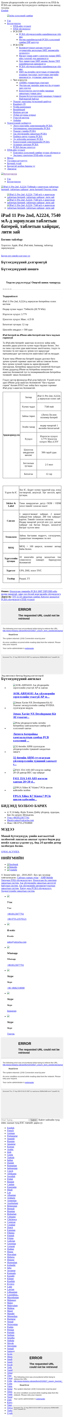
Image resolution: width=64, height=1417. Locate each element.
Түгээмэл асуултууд (17, 160)
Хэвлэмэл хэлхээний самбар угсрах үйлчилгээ (36, 152)
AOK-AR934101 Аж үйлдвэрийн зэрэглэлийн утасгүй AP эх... (34, 695)
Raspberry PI (19, 104)
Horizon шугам (20, 112)
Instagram (11, 1011)
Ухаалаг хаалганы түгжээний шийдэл (32, 101)
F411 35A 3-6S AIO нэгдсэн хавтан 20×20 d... (30, 780)
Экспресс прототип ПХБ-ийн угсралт (32, 155)
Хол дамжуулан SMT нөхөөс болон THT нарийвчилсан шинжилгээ (39, 62)
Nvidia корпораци (22, 107)
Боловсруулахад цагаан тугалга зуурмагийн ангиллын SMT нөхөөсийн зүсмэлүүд (39, 50)
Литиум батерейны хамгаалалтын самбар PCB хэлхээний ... (31, 737)
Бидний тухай (14, 163)
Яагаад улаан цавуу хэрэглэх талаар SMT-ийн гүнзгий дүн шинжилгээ (40, 57)
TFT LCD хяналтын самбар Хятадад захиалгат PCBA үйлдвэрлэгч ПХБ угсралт (30, 598)
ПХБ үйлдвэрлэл (21, 29)
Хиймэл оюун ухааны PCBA (27, 136)
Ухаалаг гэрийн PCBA (24, 131)
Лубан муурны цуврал (24, 115)
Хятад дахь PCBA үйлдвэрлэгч (35, 888)
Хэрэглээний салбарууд (19, 123)
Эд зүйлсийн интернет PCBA (28, 139)
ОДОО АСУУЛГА (10, 851)
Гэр (9, 20)
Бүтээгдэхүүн (14, 23)
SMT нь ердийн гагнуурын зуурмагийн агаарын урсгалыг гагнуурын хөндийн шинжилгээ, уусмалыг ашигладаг (39, 75)
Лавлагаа (11, 168)
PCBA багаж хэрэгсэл (24, 147)
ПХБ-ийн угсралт (22, 26)
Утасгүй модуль (21, 117)
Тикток (11, 1034)
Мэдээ (10, 158)
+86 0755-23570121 (16, 919)
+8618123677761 (15, 914)
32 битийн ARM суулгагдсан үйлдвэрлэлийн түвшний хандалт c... (35, 761)
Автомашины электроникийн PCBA (31, 128)
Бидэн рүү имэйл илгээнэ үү (15, 256)
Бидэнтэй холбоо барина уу (21, 166)
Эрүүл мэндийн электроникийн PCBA (33, 125)
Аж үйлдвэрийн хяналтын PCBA (30, 133)
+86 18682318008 (16, 988)
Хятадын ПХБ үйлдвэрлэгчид (16, 880)
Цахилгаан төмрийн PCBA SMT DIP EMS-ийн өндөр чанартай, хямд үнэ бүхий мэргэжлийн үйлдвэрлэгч (31, 592)
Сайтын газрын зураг (28, 877)
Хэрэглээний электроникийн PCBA (31, 142)
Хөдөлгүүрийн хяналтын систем (17, 891)
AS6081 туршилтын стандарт (34, 82)
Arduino (17, 120)
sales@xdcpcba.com (16, 942)
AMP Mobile (47, 877)
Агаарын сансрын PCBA (25, 144)
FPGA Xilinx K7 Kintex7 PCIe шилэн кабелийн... (32, 797)
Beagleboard (19, 109)
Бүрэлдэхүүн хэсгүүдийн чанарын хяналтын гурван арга (36, 92)
